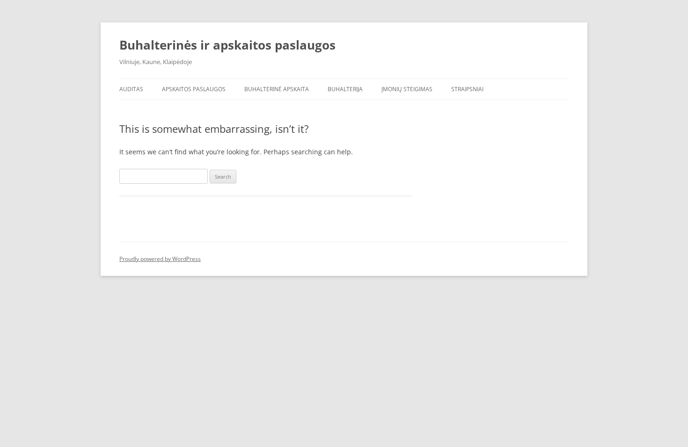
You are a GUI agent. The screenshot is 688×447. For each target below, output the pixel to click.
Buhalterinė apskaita (276, 89)
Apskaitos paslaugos (194, 89)
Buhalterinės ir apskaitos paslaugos (227, 44)
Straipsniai (467, 89)
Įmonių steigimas (406, 89)
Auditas (131, 89)
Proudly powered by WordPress (160, 259)
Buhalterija (345, 89)
